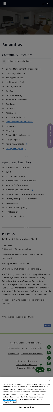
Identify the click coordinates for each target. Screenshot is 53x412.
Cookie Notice (9, 402)
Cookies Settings (26, 407)
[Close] (50, 380)
